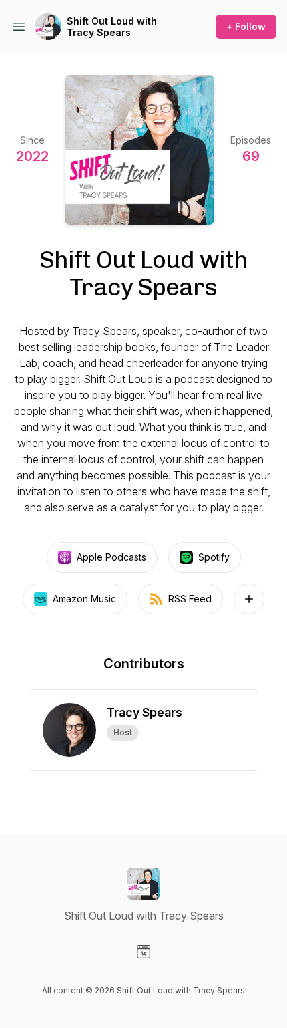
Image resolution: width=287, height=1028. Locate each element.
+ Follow (246, 26)
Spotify (214, 557)
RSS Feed (190, 598)
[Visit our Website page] (143, 951)
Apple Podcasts (111, 557)
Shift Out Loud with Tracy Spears (112, 27)
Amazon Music (84, 598)
